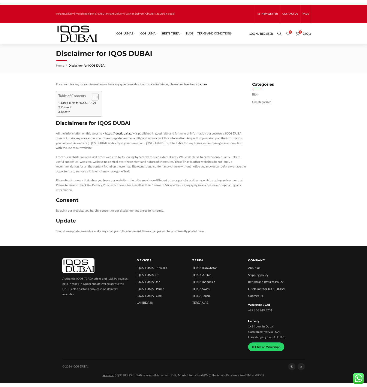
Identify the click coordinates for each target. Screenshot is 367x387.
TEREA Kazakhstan (204, 268)
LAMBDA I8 (145, 302)
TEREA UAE (200, 302)
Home (60, 65)
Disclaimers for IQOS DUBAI (78, 103)
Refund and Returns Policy (265, 282)
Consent (66, 107)
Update (65, 112)
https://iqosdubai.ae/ (119, 133)
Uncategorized (261, 102)
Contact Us (255, 295)
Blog (255, 94)
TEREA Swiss (201, 289)
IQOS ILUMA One (148, 282)
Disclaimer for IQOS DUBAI (266, 289)
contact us (200, 84)
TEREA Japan (201, 295)
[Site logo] (77, 33)
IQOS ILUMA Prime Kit (152, 268)
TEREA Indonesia (203, 282)
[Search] (279, 33)
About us (254, 268)
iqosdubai (108, 375)
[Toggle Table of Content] (92, 97)
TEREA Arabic (201, 275)
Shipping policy (258, 275)
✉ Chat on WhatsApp (266, 347)
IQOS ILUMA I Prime (150, 289)
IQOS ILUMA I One (149, 295)
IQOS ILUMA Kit (148, 275)
